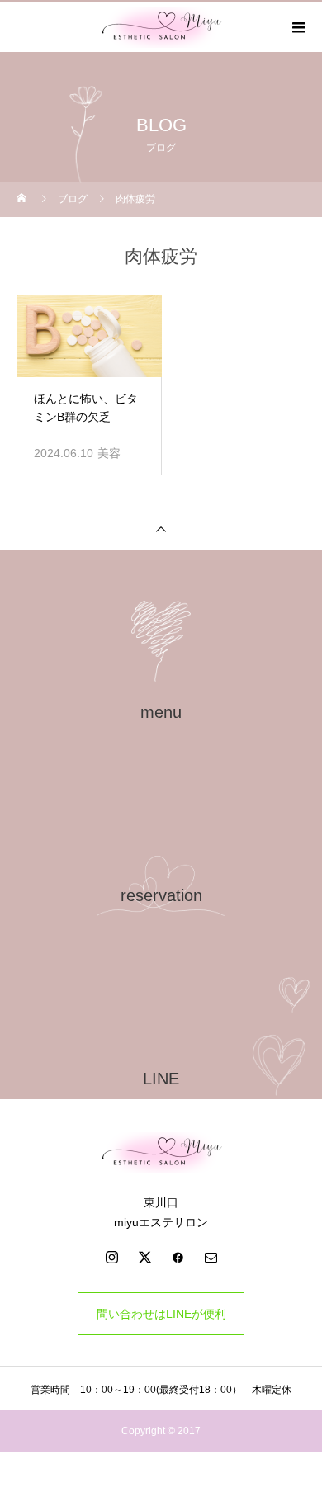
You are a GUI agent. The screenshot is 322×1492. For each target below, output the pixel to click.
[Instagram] (111, 1257)
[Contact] (210, 1257)
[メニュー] (297, 27)
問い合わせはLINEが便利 (161, 1313)
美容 (109, 453)
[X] (144, 1257)
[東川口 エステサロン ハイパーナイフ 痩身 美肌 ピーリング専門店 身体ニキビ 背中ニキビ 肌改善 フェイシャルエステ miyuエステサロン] (161, 1152)
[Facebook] (177, 1257)
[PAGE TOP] (161, 529)
